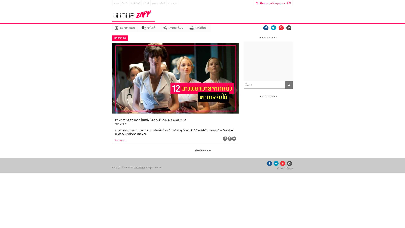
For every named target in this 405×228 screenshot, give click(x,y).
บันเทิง (125, 3)
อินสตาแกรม (127, 27)
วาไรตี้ (146, 3)
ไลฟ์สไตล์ (135, 3)
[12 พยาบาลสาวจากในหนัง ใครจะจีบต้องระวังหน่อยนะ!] (175, 45)
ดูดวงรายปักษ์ (158, 3)
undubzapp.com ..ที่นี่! (275, 3)
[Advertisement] (268, 61)
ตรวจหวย (172, 3)
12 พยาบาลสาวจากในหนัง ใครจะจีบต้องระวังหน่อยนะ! (150, 120)
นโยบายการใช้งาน (285, 168)
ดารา (116, 3)
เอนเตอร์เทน (176, 27)
